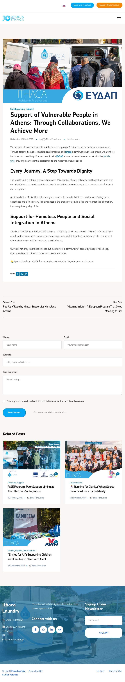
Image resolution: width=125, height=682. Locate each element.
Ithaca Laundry (17, 671)
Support (30, 109)
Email (66, 337)
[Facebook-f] (35, 629)
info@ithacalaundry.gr (13, 640)
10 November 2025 (78, 498)
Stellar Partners (10, 675)
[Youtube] (59, 629)
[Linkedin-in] (51, 629)
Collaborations (17, 109)
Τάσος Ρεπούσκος (53, 139)
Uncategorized (29, 551)
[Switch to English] (64, 6)
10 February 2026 (15, 498)
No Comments (73, 139)
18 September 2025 (16, 566)
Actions (11, 551)
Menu (119, 18)
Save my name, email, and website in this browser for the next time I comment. (46, 401)
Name (6, 337)
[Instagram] (43, 629)
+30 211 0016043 (14, 620)
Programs (12, 483)
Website (7, 355)
